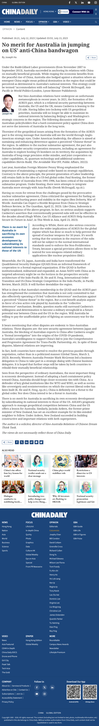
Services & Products (20, 685)
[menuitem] (49, 11)
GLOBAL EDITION (18, 2)
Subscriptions (8, 693)
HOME (7, 21)
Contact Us (23, 689)
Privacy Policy (8, 701)
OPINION (7, 29)
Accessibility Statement (12, 697)
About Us (6, 685)
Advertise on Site (9, 689)
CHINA (4, 2)
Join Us (19, 693)
